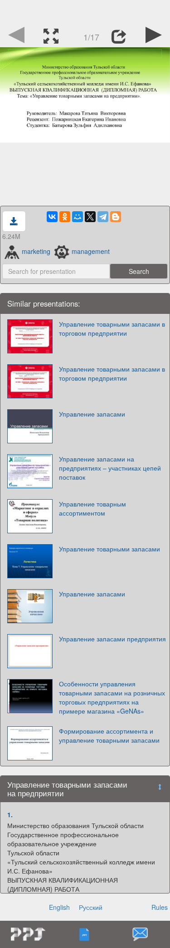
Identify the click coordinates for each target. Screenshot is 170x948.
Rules (159, 907)
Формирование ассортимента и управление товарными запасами (109, 735)
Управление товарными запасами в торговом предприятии (112, 328)
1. (10, 814)
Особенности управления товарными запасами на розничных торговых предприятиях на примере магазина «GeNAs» (112, 697)
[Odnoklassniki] (64, 216)
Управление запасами (92, 413)
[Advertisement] (85, 11)
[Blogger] (115, 216)
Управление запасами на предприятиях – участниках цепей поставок (110, 467)
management (91, 251)
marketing (36, 251)
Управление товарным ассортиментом (92, 508)
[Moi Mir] (77, 216)
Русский (90, 907)
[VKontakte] (52, 216)
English (59, 907)
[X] (90, 216)
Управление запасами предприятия (112, 638)
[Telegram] (102, 216)
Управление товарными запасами (109, 548)
